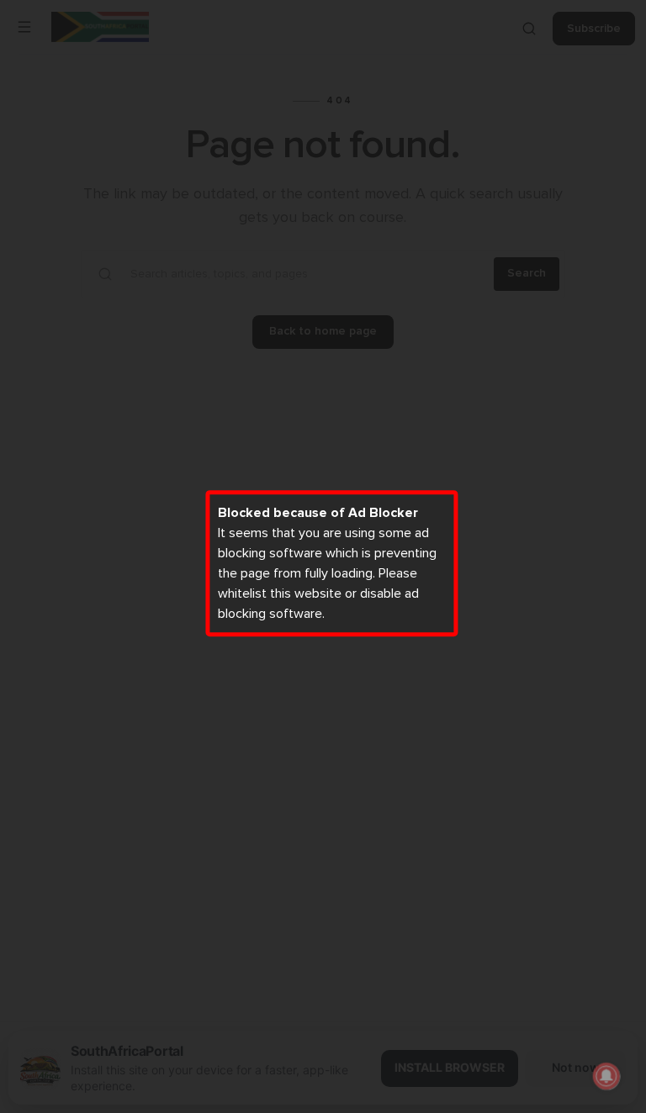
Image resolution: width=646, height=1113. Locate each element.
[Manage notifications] (606, 1076)
